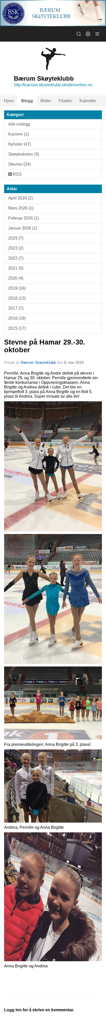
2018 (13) (17, 298)
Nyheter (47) (19, 144)
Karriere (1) (18, 134)
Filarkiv (65, 101)
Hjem (9, 101)
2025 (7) (15, 238)
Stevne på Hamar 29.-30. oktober (44, 346)
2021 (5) (15, 268)
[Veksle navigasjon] (97, 34)
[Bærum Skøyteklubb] (53, 13)
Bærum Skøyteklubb (38, 362)
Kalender (88, 101)
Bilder (45, 101)
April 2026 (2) (20, 198)
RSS (17, 174)
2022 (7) (15, 258)
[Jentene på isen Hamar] (53, 466)
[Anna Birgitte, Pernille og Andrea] (53, 786)
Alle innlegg (19, 124)
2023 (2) (15, 248)
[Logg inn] (88, 34)
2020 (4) (15, 278)
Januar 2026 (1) (22, 228)
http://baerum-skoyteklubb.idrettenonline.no (53, 85)
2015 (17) (17, 328)
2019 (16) (17, 288)
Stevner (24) (19, 164)
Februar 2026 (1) (23, 218)
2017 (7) (15, 308)
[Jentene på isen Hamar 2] (53, 598)
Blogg (27, 101)
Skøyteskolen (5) (23, 154)
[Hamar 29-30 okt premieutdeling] (53, 703)
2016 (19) (17, 318)
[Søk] (78, 34)
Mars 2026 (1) (20, 208)
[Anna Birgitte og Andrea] (53, 896)
